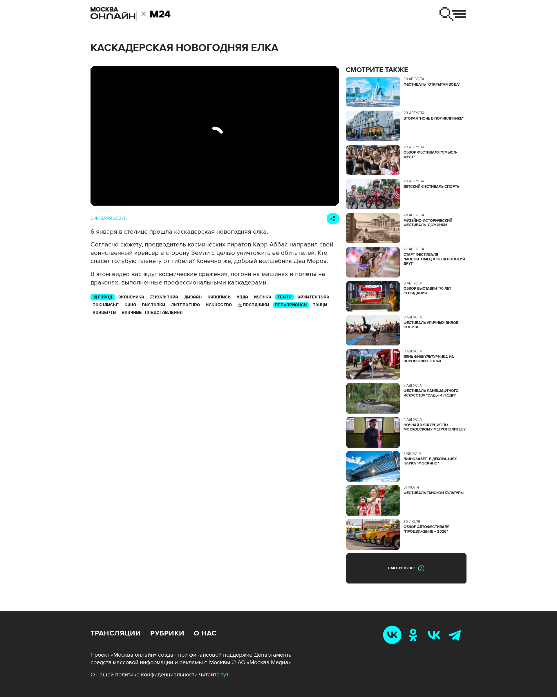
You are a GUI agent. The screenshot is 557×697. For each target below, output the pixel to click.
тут (224, 674)
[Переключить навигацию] (452, 14)
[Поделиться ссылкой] (333, 218)
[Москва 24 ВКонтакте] (435, 634)
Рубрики (167, 633)
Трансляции (116, 633)
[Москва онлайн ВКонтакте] (393, 634)
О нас (205, 633)
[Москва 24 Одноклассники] (414, 634)
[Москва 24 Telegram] (456, 634)
